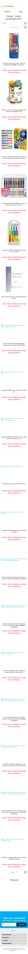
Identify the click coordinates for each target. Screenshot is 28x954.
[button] (14, 934)
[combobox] (14, 23)
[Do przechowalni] (26, 74)
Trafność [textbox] (4, 23)
